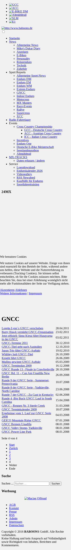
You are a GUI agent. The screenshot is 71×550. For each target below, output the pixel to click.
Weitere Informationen (13, 293)
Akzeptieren (7, 290)
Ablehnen (21, 290)
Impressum (35, 293)
